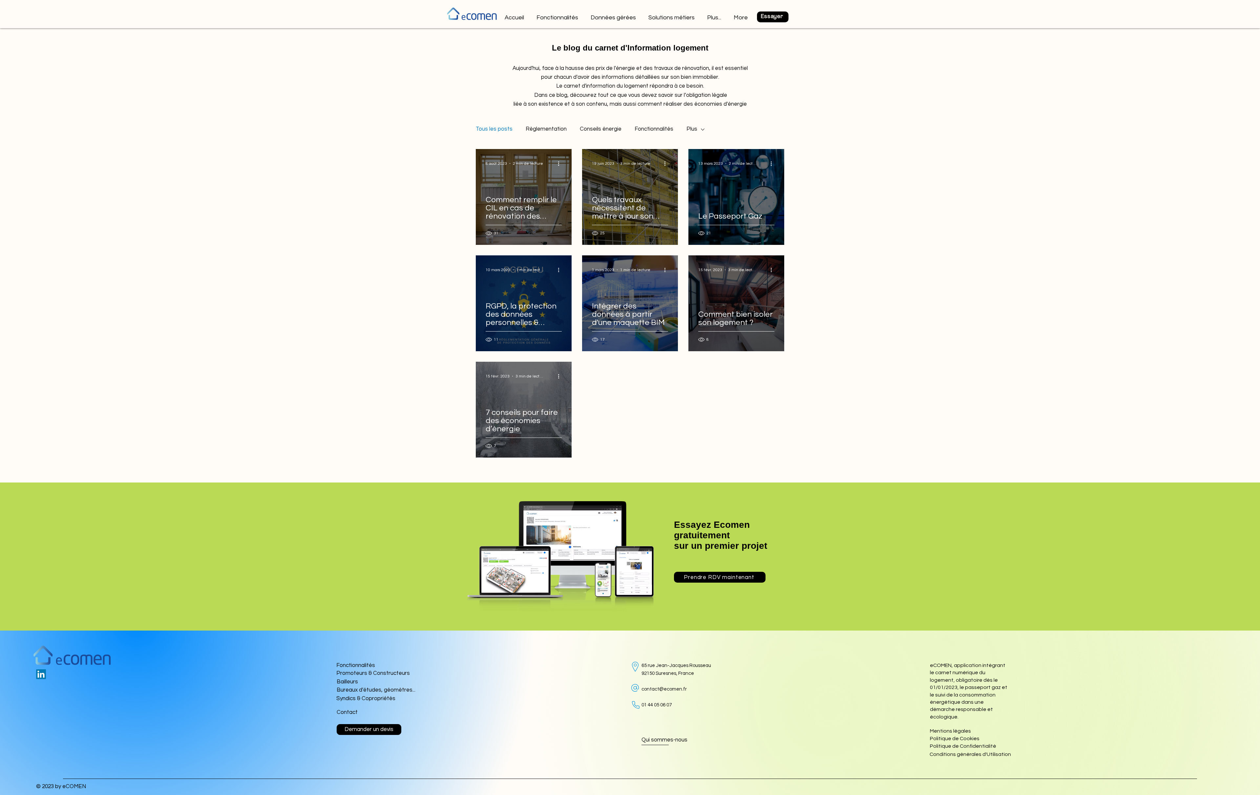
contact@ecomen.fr (664, 689)
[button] (671, 15)
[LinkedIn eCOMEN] (41, 674)
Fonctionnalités (654, 129)
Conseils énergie (600, 129)
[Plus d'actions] (561, 163)
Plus (691, 129)
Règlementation (546, 129)
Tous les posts (494, 129)
